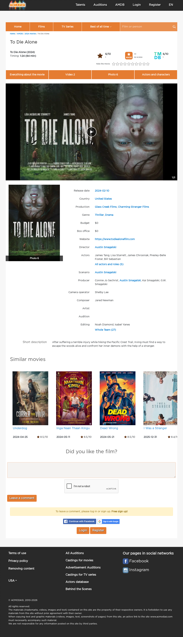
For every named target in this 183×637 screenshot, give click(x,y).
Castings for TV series (81, 574)
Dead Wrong (109, 428)
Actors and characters (156, 75)
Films (41, 27)
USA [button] (11, 580)
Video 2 (70, 75)
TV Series (67, 27)
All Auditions (75, 553)
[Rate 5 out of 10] (129, 64)
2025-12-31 (150, 437)
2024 (98, 191)
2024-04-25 (20, 437)
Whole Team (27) (105, 330)
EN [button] (171, 5)
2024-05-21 (107, 437)
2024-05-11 (63, 437)
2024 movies (30, 34)
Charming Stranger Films (133, 207)
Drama (109, 215)
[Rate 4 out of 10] (125, 64)
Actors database (77, 582)
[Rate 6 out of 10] (132, 64)
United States (103, 199)
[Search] (174, 26)
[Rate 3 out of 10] (121, 64)
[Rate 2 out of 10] (117, 64)
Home (17, 27)
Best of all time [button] (99, 27)
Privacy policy (18, 561)
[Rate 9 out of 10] (144, 64)
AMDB (120, 5)
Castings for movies (79, 560)
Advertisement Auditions (83, 567)
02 (103, 191)
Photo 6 (113, 75)
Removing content (21, 568)
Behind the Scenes (79, 589)
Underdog (20, 428)
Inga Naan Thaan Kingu (73, 428)
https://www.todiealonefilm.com (115, 239)
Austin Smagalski (105, 247)
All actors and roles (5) (109, 264)
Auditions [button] (100, 5)
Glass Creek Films (106, 207)
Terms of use (17, 553)
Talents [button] (80, 5)
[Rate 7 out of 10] (136, 64)
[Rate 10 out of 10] (148, 64)
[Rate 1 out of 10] (113, 64)
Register (155, 5)
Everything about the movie (27, 75)
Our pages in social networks (148, 553)
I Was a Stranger (155, 428)
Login (137, 5)
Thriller (99, 215)
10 (108, 191)
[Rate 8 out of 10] (140, 64)
